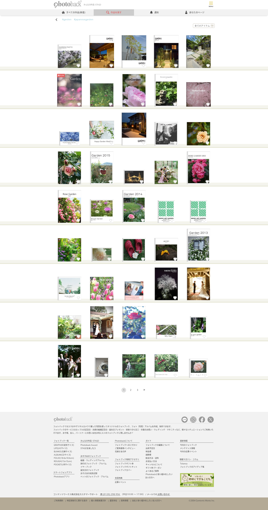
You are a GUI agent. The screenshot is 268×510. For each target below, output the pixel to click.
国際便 (148, 455)
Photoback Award (88, 445)
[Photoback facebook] (201, 422)
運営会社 (113, 500)
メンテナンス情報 (187, 448)
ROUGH (63, 461)
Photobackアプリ (61, 476)
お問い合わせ (164, 494)
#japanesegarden (83, 19)
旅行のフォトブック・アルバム (93, 463)
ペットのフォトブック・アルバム (94, 476)
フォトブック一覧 (61, 441)
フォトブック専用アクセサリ (127, 459)
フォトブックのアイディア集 (192, 467)
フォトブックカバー (123, 470)
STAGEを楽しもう (88, 448)
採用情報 (124, 500)
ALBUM (62, 455)
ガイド (148, 441)
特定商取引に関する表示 (77, 500)
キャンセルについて (154, 464)
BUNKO (63, 451)
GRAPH (64, 445)
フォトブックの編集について (158, 445)
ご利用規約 (58, 500)
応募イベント (120, 482)
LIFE (60, 448)
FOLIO (64, 458)
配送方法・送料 (152, 458)
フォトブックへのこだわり (126, 445)
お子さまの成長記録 (88, 473)
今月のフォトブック (188, 445)
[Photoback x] (210, 422)
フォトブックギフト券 (124, 463)
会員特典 (118, 478)
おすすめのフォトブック (90, 456)
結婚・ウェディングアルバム (92, 460)
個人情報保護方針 (98, 500)
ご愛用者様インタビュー (125, 448)
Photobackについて (123, 441)
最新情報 (184, 441)
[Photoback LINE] (184, 422)
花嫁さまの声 (120, 451)
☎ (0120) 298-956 (110, 494)
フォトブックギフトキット (126, 467)
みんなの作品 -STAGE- (89, 441)
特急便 (148, 451)
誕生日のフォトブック (89, 470)
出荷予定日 (150, 448)
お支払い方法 (151, 461)
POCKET (62, 464)
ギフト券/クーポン (153, 468)
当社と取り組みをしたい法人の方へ (147, 500)
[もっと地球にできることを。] (197, 486)
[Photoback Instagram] (193, 422)
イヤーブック (86, 467)
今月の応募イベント (188, 451)
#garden (66, 19)
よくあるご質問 (152, 471)
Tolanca (183, 463)
